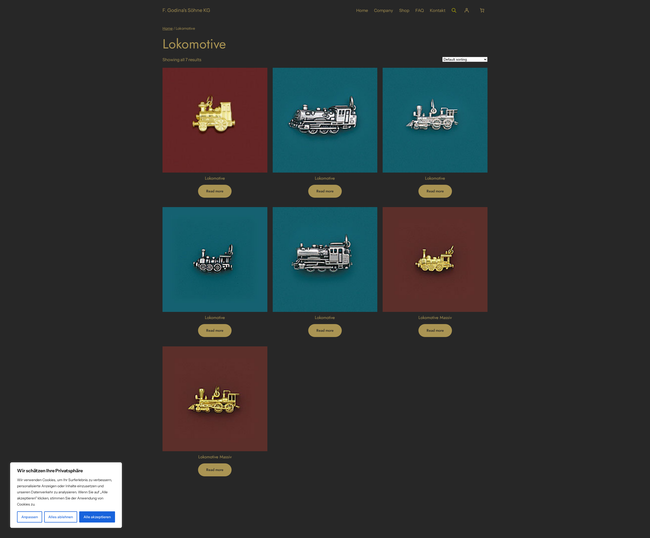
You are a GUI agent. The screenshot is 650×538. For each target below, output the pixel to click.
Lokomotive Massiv (435, 317)
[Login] (466, 10)
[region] (66, 495)
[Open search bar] (454, 10)
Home (167, 28)
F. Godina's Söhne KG (186, 10)
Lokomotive (215, 178)
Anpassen (29, 517)
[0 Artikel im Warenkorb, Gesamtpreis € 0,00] (482, 10)
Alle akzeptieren (97, 517)
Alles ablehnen (60, 517)
